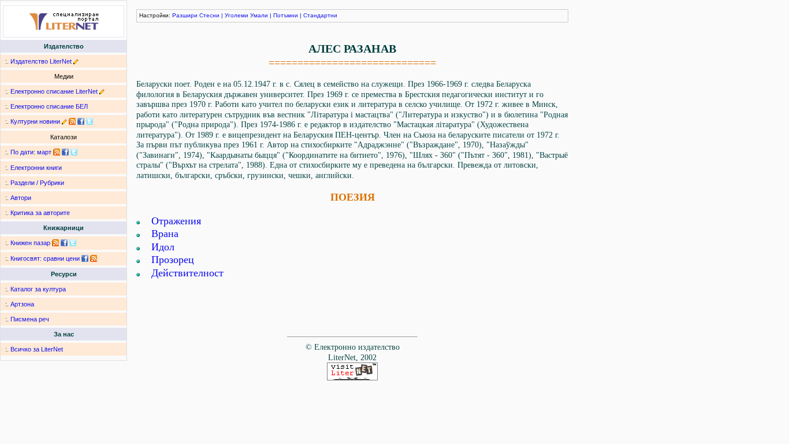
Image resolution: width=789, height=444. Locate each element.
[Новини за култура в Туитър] (89, 121)
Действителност (187, 273)
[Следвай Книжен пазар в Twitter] (72, 242)
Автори (20, 197)
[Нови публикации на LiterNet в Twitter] (73, 152)
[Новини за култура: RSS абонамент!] (72, 121)
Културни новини (35, 121)
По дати (22, 152)
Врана (164, 233)
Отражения (176, 221)
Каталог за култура (38, 289)
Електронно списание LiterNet (54, 91)
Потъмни (285, 15)
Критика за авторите (40, 212)
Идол (162, 247)
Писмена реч (29, 319)
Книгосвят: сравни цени (45, 258)
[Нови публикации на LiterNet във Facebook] (65, 152)
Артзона (22, 304)
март (44, 152)
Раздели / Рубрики (37, 182)
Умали (259, 15)
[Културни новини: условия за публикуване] (64, 121)
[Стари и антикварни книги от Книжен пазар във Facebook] (64, 242)
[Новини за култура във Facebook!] (80, 121)
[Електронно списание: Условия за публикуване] (102, 91)
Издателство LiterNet (41, 61)
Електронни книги (36, 167)
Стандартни (320, 15)
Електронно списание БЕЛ (49, 106)
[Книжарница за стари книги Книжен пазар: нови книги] (55, 242)
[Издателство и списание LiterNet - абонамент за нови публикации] (56, 152)
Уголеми (236, 15)
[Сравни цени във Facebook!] (84, 258)
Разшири (185, 15)
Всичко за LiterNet (36, 349)
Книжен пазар (30, 242)
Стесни (209, 15)
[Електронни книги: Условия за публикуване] (76, 61)
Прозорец (172, 259)
